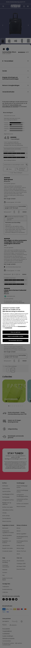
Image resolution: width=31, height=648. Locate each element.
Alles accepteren (15, 332)
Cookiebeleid (8, 327)
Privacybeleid (21, 326)
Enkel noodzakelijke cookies (15, 336)
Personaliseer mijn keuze (15, 340)
